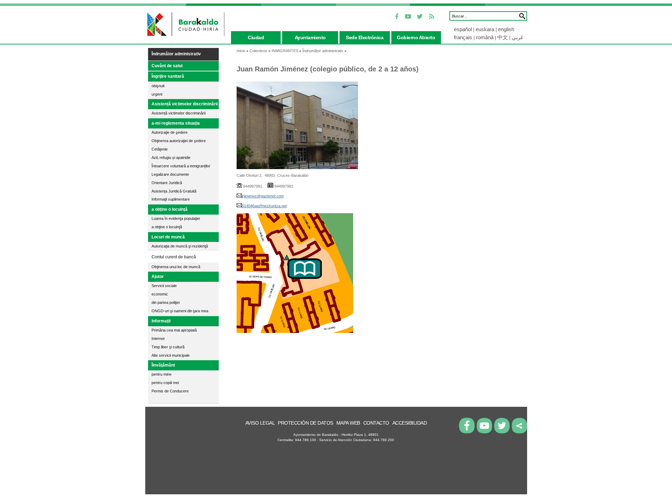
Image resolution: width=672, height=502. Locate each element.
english (506, 29)
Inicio (241, 51)
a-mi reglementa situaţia (176, 123)
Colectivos (258, 51)
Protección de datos (305, 423)
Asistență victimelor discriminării (185, 104)
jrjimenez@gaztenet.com (263, 196)
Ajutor (158, 276)
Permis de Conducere (170, 391)
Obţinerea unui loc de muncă (176, 267)
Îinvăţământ (163, 365)
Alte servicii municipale (171, 355)
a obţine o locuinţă (170, 209)
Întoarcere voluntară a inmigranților (181, 166)
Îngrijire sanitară (168, 76)
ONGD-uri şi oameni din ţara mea (180, 311)
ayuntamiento (310, 37)
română (484, 37)
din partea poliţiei (166, 302)
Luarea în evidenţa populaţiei (176, 218)
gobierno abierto (416, 37)
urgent (157, 94)
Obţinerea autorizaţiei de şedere (179, 141)
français (463, 37)
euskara (486, 29)
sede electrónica (364, 37)
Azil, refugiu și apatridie (171, 157)
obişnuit (158, 86)
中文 (502, 37)
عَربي (518, 37)
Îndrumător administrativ (176, 53)
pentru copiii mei (165, 383)
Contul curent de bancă (174, 257)
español (463, 29)
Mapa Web (348, 423)
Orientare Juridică (167, 183)
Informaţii (161, 321)
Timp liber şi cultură (168, 347)
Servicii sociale (164, 286)
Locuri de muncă (168, 237)
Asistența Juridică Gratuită (174, 191)
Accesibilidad (409, 423)
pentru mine (162, 374)
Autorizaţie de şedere (170, 132)
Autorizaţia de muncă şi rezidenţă (180, 246)
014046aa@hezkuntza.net (264, 206)
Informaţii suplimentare (171, 199)
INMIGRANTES (285, 51)
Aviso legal (260, 423)
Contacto (376, 423)
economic (160, 294)
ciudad (256, 37)
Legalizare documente (170, 174)
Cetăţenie (160, 149)
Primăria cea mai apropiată (174, 330)
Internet (158, 338)
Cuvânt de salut (167, 65)
